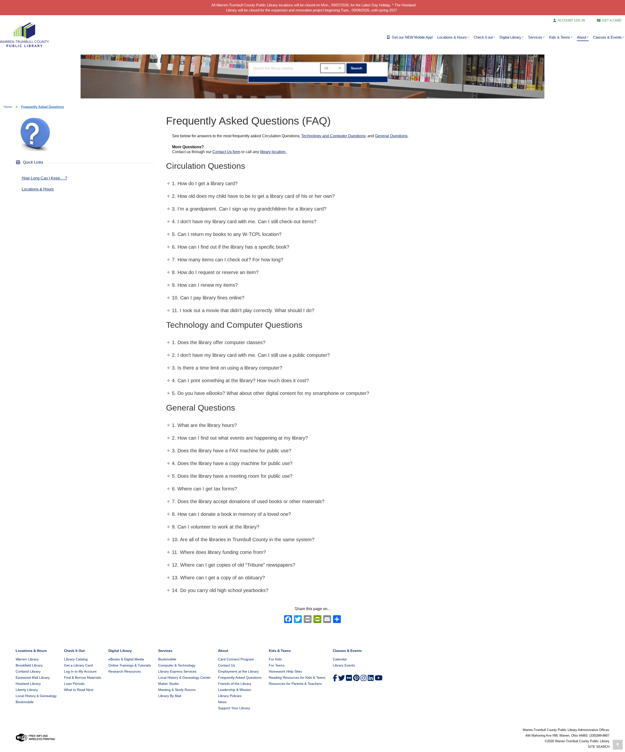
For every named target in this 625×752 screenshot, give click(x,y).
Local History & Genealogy (36, 696)
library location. (273, 152)
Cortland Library (28, 671)
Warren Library (27, 659)
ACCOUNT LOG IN (571, 20)
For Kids (275, 659)
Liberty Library (27, 690)
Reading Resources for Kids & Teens (297, 677)
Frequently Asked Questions (42, 107)
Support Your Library (234, 708)
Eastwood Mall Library (33, 677)
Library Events (344, 665)
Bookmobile (25, 702)
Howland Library (28, 684)
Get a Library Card (78, 665)
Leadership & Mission (234, 690)
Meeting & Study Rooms (177, 690)
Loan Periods (74, 684)
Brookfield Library (29, 665)
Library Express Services (177, 671)
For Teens (276, 665)
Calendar (340, 659)
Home (8, 107)
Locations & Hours (38, 189)
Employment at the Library (238, 671)
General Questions (391, 136)
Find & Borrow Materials (82, 677)
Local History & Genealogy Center (184, 677)
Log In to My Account (80, 671)
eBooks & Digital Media (126, 659)
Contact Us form (226, 152)
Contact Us (226, 665)
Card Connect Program (236, 659)
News (222, 702)
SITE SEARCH (598, 747)
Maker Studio (168, 684)
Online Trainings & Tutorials (129, 665)
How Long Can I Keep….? (44, 178)
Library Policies (229, 696)
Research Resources (124, 671)
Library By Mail (169, 696)
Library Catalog (76, 659)
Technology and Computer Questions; (333, 136)
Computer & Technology (176, 665)
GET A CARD (611, 20)
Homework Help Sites (285, 671)
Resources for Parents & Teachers (295, 684)
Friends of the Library (234, 684)
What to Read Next (78, 690)
